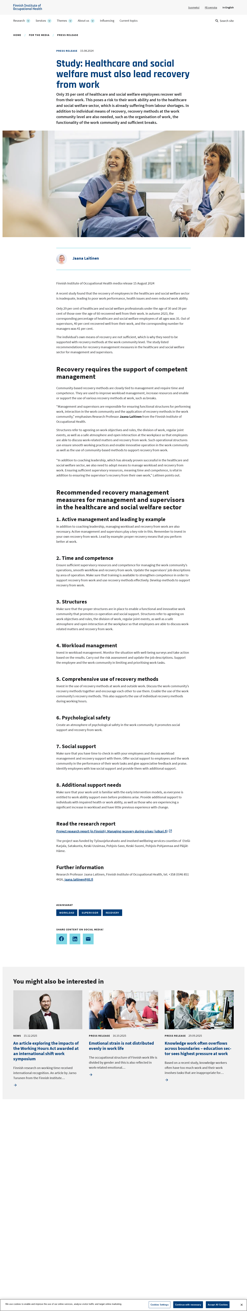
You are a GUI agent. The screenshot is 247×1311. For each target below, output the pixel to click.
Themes (62, 20)
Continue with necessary (188, 1304)
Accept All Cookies (218, 1304)
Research (19, 20)
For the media (39, 35)
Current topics (129, 20)
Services (41, 20)
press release (67, 35)
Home (17, 35)
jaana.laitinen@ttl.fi (79, 879)
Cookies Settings (160, 1304)
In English (228, 7)
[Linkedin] (75, 939)
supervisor (90, 912)
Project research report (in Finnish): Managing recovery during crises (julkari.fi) (112, 831)
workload (66, 912)
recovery (112, 912)
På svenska (211, 7)
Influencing (107, 20)
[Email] (88, 939)
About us (83, 20)
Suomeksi (193, 7)
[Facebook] (61, 939)
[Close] (241, 1304)
